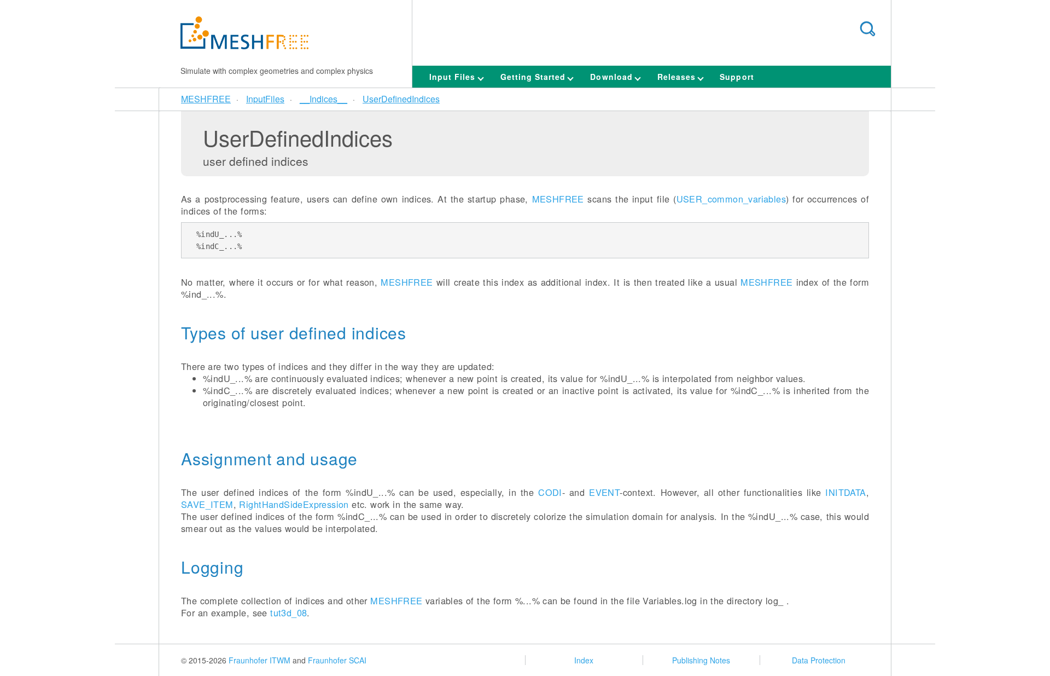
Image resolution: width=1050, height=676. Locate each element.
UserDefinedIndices (401, 99)
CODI (550, 492)
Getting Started (534, 76)
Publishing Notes (701, 660)
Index (583, 660)
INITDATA (845, 492)
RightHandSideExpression (293, 504)
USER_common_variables (731, 198)
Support (737, 76)
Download (612, 76)
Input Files (454, 76)
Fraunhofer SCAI (337, 660)
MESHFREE (206, 99)
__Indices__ (323, 99)
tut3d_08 (288, 612)
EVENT (604, 492)
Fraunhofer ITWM (259, 660)
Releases (677, 76)
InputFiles (265, 99)
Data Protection (818, 660)
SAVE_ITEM (207, 504)
